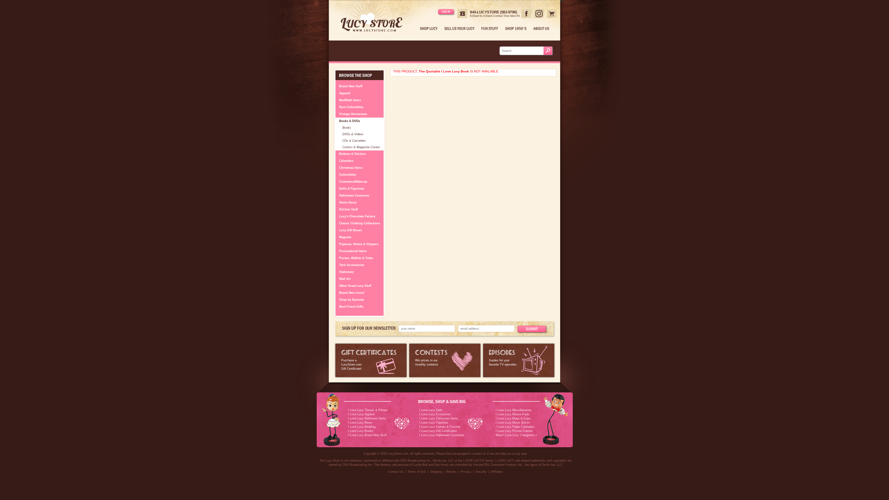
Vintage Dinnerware (353, 114)
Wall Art (345, 279)
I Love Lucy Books (360, 431)
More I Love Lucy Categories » (516, 435)
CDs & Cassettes (354, 140)
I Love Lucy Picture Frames (514, 431)
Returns (451, 471)
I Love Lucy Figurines (433, 422)
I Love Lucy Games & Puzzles (439, 426)
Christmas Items (351, 167)
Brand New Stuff (350, 86)
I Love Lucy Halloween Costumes (441, 435)
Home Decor (348, 202)
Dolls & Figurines (351, 188)
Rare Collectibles (351, 107)
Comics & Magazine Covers (361, 147)
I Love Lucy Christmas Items (438, 418)
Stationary (346, 272)
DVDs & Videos (352, 134)
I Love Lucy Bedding (362, 426)
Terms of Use (417, 471)
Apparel (344, 93)
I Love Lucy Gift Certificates (438, 431)
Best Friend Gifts (351, 306)
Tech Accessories (351, 265)
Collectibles (347, 174)
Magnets (345, 237)
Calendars (346, 160)
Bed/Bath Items (350, 100)
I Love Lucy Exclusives (435, 414)
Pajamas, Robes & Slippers (358, 244)
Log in (446, 11)
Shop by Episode (351, 299)
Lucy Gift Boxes (350, 230)
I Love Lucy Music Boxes (513, 422)
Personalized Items (353, 251)
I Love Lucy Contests (444, 360)
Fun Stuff (489, 28)
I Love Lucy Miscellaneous (514, 410)
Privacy (466, 471)
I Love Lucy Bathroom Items (367, 418)
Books (346, 127)
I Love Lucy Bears (360, 422)
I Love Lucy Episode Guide (518, 360)
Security (481, 471)
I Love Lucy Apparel (361, 414)
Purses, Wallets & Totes (356, 258)
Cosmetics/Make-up (353, 181)
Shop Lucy (428, 28)
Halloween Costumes (354, 195)
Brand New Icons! (351, 292)
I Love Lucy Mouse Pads (512, 414)
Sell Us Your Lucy (459, 28)
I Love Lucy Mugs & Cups (513, 418)
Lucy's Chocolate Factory (357, 216)
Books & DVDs (349, 121)
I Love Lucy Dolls (431, 410)
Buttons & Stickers (352, 154)
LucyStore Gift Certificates (371, 360)
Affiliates (497, 471)
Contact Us (395, 471)
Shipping (436, 471)
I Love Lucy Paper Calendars (515, 426)
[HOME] (375, 19)
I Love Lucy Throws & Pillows (368, 410)
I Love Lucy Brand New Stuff (367, 435)
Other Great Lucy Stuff (355, 286)
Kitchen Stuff (348, 209)
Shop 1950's (515, 28)
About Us (541, 28)
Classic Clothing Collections (359, 223)
